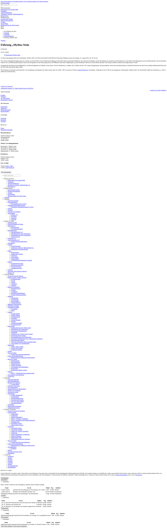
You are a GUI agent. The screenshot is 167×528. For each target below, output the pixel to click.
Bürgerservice (4, 16)
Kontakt (3, 95)
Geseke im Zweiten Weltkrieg (158, 90)
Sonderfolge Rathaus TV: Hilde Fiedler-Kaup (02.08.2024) (17, 88)
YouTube (3, 121)
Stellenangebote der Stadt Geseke (10, 25)
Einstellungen (4, 478)
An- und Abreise (5, 98)
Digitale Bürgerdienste (7, 20)
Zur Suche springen (42, 1)
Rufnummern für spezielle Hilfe (9, 9)
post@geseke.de (9, 167)
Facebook (3, 118)
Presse (2, 128)
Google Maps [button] (4, 508)
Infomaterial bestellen (6, 130)
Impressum (4, 108)
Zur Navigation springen (30, 1)
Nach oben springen (6, 1)
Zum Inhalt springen (17, 1)
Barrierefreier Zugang (7, 100)
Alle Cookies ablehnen (7, 526)
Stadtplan (3, 97)
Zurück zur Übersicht (6, 86)
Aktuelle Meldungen (6, 12)
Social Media (4, 23)
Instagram (3, 120)
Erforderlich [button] (4, 480)
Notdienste (4, 11)
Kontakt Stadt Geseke (7, 19)
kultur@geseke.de (83, 70)
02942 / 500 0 (9, 166)
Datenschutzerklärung (122, 475)
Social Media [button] (4, 517)
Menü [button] (2, 28)
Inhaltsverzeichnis (6, 110)
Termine (3, 22)
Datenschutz (4, 106)
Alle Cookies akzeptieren (20, 526)
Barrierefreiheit (5, 111)
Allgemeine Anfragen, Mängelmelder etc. (12, 14)
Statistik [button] (3, 495)
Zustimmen (5, 481)
